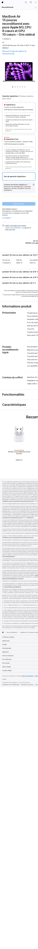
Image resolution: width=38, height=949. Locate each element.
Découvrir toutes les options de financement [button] (14, 52)
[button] (25, 2)
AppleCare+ (30, 517)
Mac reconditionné (12, 632)
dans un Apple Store (27, 676)
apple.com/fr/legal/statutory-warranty (13, 578)
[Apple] (3, 632)
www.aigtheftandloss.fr (8, 556)
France (4, 679)
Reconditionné (7, 7)
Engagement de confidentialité (10, 684)
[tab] (12, 86)
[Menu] (35, 2)
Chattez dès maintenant (13, 228)
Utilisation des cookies (27, 684)
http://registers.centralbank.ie (12, 587)
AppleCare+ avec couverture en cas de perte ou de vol (18, 501)
